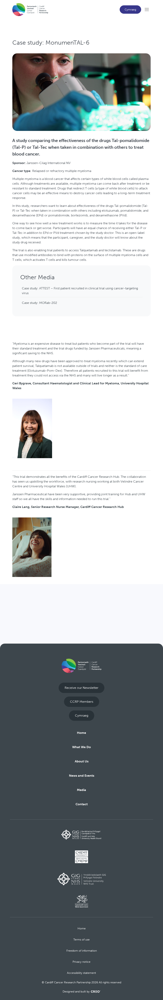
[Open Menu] (147, 9)
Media (81, 790)
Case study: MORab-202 (39, 303)
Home (81, 733)
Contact (82, 804)
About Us (81, 761)
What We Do (81, 747)
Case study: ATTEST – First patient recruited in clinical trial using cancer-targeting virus (80, 290)
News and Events (81, 775)
